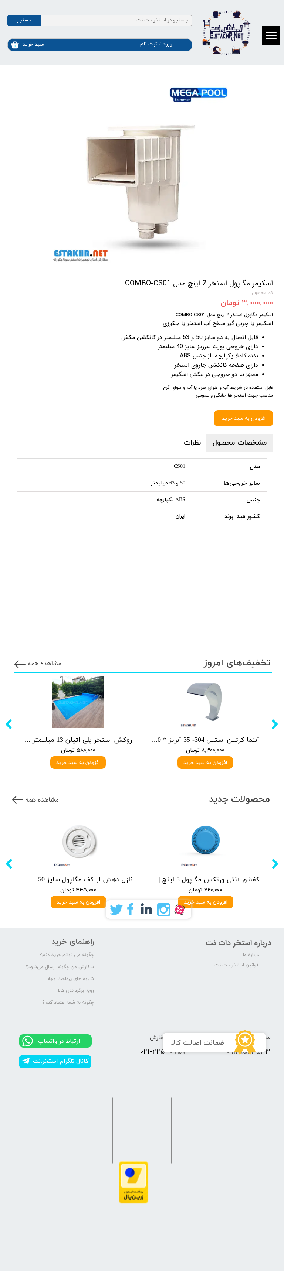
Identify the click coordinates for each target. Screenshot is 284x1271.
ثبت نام (149, 44)
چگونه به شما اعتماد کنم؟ (68, 1002)
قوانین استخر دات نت (236, 965)
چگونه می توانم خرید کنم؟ (67, 955)
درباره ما (251, 955)
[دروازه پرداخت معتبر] (133, 1202)
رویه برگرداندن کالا (76, 990)
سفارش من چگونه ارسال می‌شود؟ (60, 967)
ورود (167, 44)
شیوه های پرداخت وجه (71, 979)
